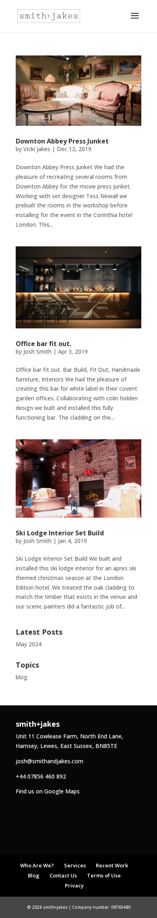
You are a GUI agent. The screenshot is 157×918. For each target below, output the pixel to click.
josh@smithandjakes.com (49, 761)
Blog (33, 875)
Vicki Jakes (36, 149)
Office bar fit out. (43, 343)
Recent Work (112, 865)
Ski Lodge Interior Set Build (60, 533)
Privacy (74, 885)
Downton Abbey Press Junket (62, 141)
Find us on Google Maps (48, 791)
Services (75, 865)
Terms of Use (104, 875)
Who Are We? (37, 865)
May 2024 (28, 644)
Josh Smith (37, 351)
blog (21, 677)
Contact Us (63, 875)
